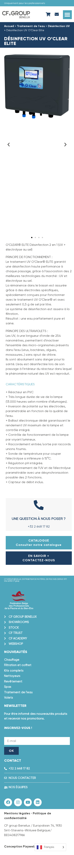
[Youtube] (28, 802)
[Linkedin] (38, 802)
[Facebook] (8, 802)
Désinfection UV (59, 26)
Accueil (9, 26)
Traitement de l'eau (31, 26)
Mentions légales (17, 813)
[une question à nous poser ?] (39, 505)
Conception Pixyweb (19, 846)
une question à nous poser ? (39, 518)
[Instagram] (18, 802)
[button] (67, 14)
